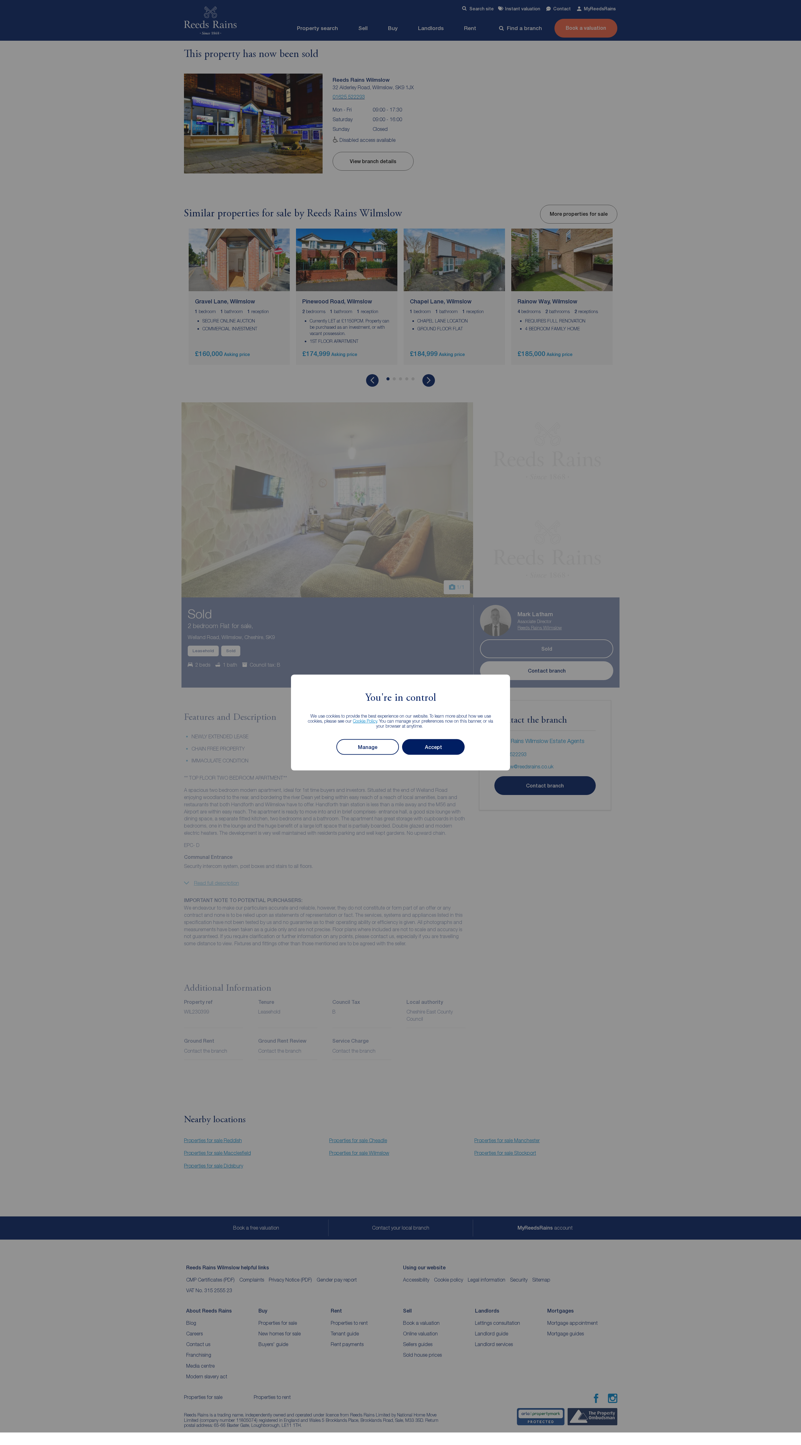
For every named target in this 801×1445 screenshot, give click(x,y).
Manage (367, 747)
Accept (433, 747)
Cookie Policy (365, 721)
